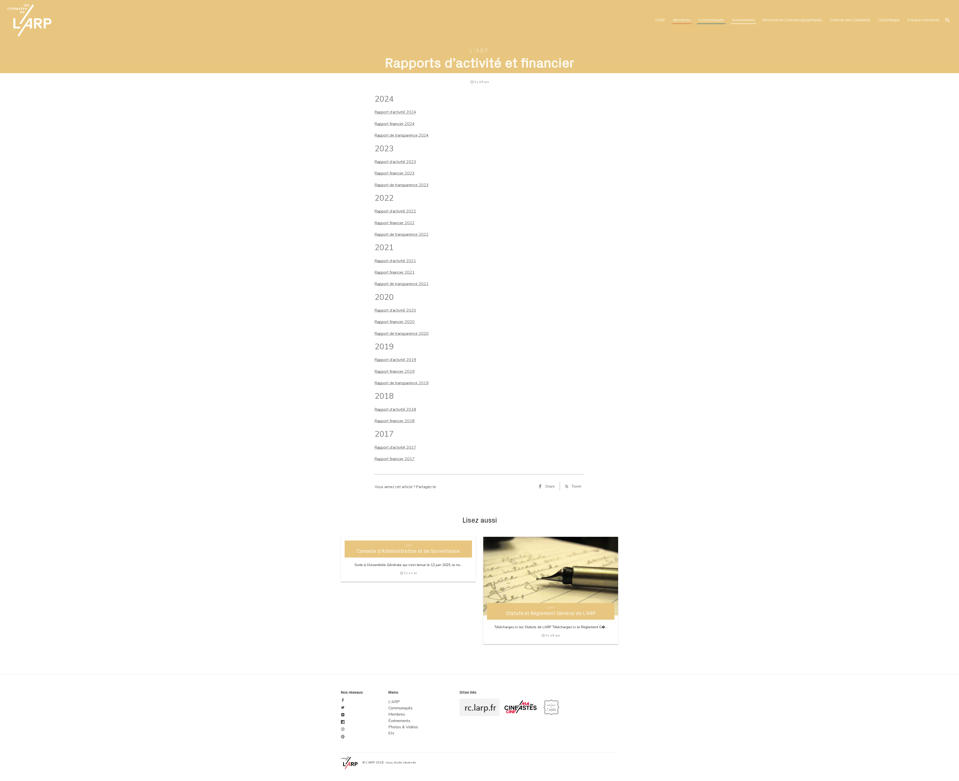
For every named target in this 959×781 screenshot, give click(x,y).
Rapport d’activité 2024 (395, 112)
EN (391, 733)
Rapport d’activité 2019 (395, 360)
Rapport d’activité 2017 (395, 447)
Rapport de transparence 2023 (402, 185)
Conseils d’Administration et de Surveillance (408, 551)
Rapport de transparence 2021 (402, 284)
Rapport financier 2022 (395, 223)
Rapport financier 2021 (395, 272)
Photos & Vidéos (403, 727)
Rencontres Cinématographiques (792, 20)
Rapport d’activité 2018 (395, 409)
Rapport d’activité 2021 (395, 261)
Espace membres (924, 20)
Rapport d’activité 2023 (395, 162)
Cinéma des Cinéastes (850, 20)
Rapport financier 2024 (395, 124)
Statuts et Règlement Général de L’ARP (551, 613)
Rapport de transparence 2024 (402, 135)
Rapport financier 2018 (395, 421)
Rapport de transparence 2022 (402, 234)
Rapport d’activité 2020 (395, 310)
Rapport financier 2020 (395, 322)
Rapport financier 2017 (395, 459)
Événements (743, 20)
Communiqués (711, 20)
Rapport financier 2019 (395, 371)
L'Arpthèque (889, 20)
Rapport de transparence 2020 (402, 333)
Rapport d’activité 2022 (395, 211)
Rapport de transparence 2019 (402, 383)
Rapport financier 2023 (395, 173)
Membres (682, 20)
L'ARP (660, 20)
